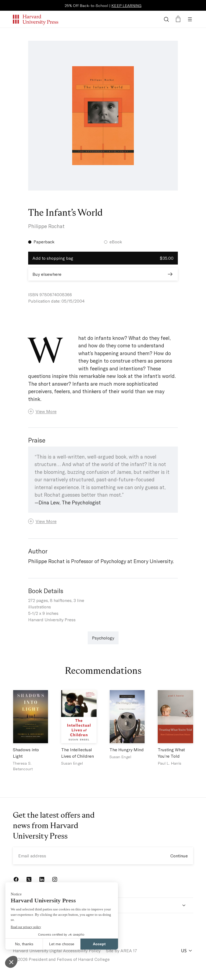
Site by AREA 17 (121, 950)
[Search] (166, 19)
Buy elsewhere (46, 274)
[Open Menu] (190, 19)
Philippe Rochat (46, 226)
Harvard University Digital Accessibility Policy (57, 950)
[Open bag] (178, 19)
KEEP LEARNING (126, 5)
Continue (179, 855)
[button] (103, 411)
